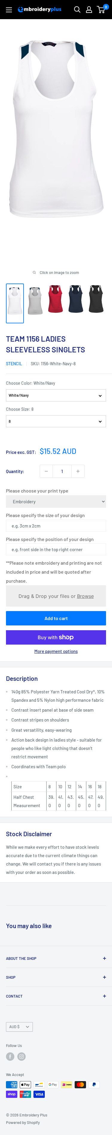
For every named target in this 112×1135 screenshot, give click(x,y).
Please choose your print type (37, 490)
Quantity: (15, 471)
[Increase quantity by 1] (78, 471)
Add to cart (56, 618)
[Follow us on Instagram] (21, 1056)
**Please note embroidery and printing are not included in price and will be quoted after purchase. (54, 572)
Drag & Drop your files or (56, 596)
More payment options (56, 651)
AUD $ (14, 1026)
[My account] (89, 9)
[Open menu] (9, 9)
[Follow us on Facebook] (10, 1056)
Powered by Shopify (23, 1122)
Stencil (14, 363)
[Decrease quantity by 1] (46, 471)
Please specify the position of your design (50, 539)
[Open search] (77, 9)
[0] (101, 9)
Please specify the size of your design (45, 515)
